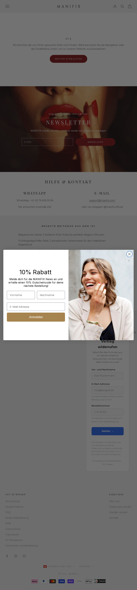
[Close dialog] (129, 254)
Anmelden (36, 317)
